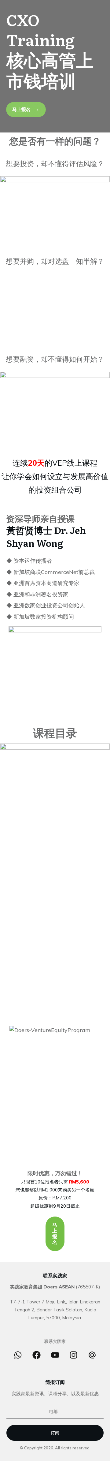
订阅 (55, 1432)
